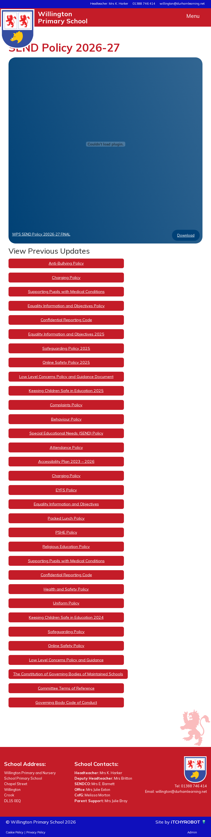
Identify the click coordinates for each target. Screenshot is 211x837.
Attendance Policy (66, 447)
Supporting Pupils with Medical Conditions (66, 291)
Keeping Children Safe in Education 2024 (66, 617)
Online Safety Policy (66, 645)
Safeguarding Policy (66, 631)
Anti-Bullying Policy (66, 263)
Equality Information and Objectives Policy (66, 305)
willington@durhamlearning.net (182, 3)
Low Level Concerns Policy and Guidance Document (66, 376)
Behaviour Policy (66, 419)
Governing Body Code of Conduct (66, 702)
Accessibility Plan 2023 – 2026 (66, 461)
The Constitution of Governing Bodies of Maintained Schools (68, 673)
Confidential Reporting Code (66, 319)
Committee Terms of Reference (66, 688)
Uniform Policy (66, 603)
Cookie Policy (14, 832)
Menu (193, 16)
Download (186, 235)
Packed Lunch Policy (66, 518)
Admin (192, 832)
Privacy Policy (35, 832)
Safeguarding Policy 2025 (66, 348)
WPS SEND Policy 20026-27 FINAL (41, 234)
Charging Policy (66, 277)
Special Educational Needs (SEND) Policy (66, 433)
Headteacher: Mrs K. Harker (109, 3)
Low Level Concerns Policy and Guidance (66, 659)
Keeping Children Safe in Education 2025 (66, 390)
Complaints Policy (66, 404)
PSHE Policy (66, 532)
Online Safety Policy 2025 (66, 362)
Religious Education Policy (66, 546)
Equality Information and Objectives (66, 504)
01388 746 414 (143, 3)
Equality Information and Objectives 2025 (66, 334)
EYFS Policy (66, 490)
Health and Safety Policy (66, 589)
